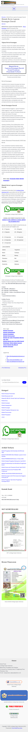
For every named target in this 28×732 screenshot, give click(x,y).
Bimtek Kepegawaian (8, 344)
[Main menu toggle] (14, 8)
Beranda (4, 17)
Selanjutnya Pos (22, 381)
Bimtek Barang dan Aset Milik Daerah (13, 353)
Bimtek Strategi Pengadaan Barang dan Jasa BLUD (14, 475)
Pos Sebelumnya (5, 381)
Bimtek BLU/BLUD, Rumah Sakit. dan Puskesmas (13, 412)
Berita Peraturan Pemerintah (9, 407)
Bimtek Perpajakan (8, 346)
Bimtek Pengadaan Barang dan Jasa (10, 424)
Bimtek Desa (5, 414)
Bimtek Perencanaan (8, 348)
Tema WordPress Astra (17, 728)
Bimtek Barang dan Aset (7, 410)
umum (3, 431)
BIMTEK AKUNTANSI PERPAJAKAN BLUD (11, 487)
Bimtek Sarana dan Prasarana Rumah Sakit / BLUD (14, 481)
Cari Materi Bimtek (6, 394)
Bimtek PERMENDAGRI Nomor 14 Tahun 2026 (13, 472)
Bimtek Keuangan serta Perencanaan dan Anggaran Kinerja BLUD (12, 490)
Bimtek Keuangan (8, 342)
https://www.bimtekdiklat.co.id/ (15, 372)
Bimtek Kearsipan (8, 358)
